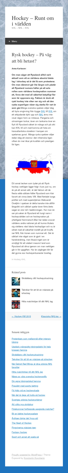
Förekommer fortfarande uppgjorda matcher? (33, 408)
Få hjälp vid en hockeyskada (25, 390)
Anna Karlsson (19, 68)
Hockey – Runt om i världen (33, 20)
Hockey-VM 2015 (21, 316)
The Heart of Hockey (22, 422)
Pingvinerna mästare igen (24, 427)
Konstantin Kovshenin (34, 458)
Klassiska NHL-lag (51, 316)
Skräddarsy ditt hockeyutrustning (37, 278)
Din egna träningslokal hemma (26, 381)
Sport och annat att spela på (25, 436)
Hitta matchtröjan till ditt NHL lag (37, 301)
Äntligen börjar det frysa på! (25, 418)
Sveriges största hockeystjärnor (27, 399)
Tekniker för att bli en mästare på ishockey (32, 359)
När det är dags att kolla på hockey (28, 395)
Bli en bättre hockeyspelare (25, 413)
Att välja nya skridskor (22, 404)
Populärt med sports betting (25, 385)
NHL (41, 114)
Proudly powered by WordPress (27, 454)
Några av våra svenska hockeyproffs (29, 376)
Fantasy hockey (19, 432)
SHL (43, 111)
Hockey (17, 259)
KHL (51, 111)
